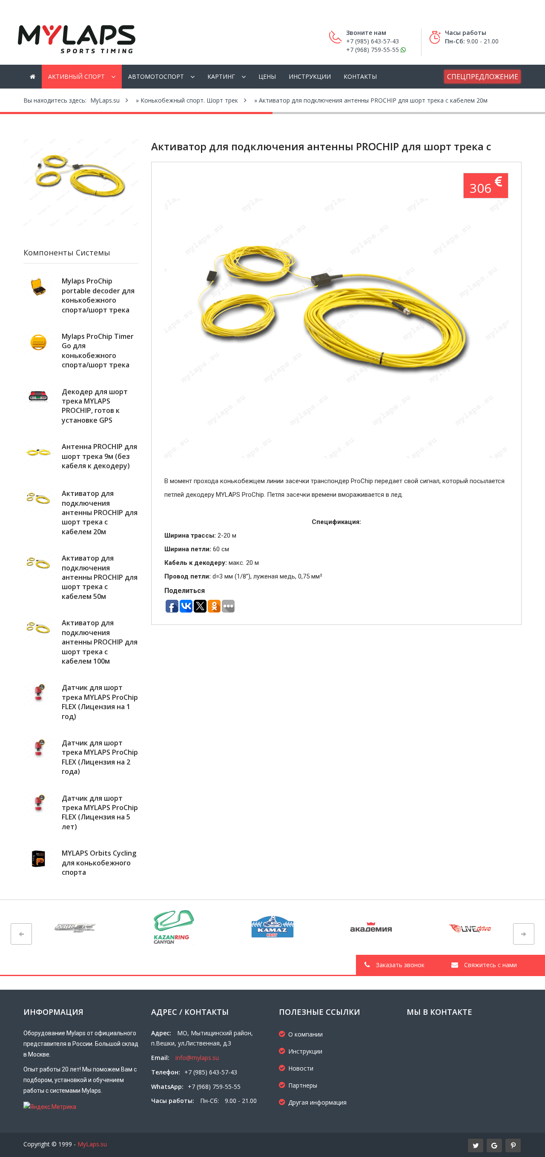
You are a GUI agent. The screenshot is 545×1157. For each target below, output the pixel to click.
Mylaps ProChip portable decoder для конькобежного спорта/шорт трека (98, 295)
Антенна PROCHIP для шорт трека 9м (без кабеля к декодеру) (99, 456)
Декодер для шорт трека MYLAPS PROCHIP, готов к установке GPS (95, 406)
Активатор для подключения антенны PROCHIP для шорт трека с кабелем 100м (100, 642)
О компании (305, 1034)
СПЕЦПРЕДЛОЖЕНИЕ (482, 76)
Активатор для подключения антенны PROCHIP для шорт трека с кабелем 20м (100, 512)
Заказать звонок (399, 965)
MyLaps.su (92, 1144)
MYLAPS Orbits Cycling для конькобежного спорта (99, 862)
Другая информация (317, 1102)
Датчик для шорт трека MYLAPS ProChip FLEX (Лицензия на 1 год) (100, 702)
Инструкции (310, 76)
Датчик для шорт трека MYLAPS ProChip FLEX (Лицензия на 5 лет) (100, 812)
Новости (300, 1068)
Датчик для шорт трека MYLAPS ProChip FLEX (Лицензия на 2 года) (100, 757)
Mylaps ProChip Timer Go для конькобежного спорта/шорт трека (98, 350)
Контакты (360, 76)
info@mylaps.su (197, 1058)
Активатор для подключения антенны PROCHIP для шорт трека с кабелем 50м (100, 577)
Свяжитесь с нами (489, 965)
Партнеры (302, 1085)
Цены (267, 76)
